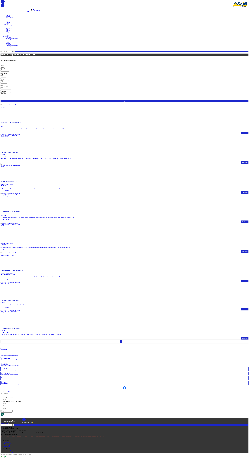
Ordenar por (3, 76)
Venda (34, 9)
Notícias (7, 42)
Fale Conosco (7, 446)
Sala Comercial (9, 17)
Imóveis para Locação (9, 451)
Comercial (8, 15)
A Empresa (8, 37)
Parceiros (8, 43)
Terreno (7, 18)
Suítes (2, 81)
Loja (7, 31)
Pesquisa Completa (10, 39)
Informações (6, 36)
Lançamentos (9, 19)
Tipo (2, 69)
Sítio (7, 21)
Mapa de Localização (9, 443)
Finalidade (3, 67)
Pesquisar (124, 101)
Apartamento (35, 11)
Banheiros (3, 84)
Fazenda (8, 16)
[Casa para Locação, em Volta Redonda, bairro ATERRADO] (10, 297)
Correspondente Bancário (12, 45)
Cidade (2, 72)
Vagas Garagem (4, 86)
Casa (33, 12)
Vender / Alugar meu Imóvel (12, 38)
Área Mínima (3, 93)
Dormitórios (3, 79)
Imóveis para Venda (8, 450)
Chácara (8, 22)
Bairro (2, 74)
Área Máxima (4, 96)
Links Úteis (8, 44)
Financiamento (9, 41)
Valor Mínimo (4, 88)
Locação (5, 24)
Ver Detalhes (245, 133)
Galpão (7, 23)
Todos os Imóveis (36, 10)
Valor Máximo (4, 91)
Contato (5, 48)
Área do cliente (9, 46)
